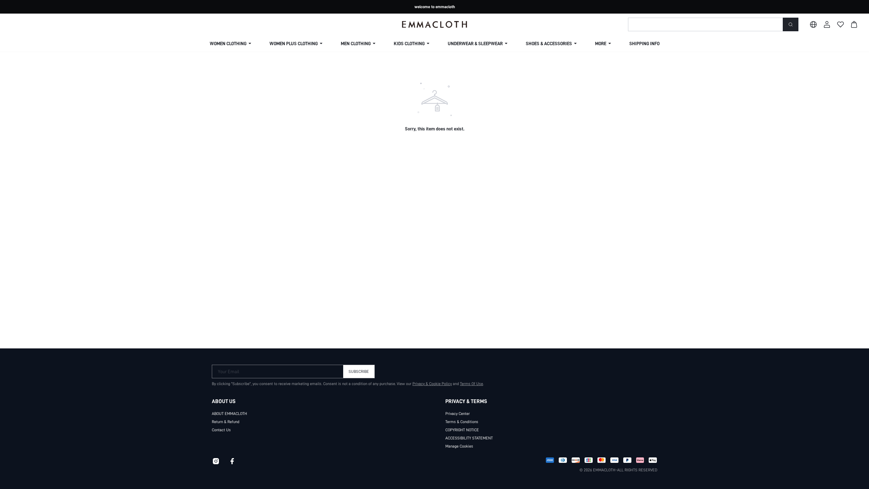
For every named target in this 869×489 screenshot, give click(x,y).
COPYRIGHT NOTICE (462, 430)
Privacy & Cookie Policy (432, 383)
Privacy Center (457, 413)
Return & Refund (225, 421)
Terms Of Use (471, 383)
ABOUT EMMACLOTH (229, 413)
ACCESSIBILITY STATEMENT (469, 438)
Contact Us (221, 430)
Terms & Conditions (461, 421)
